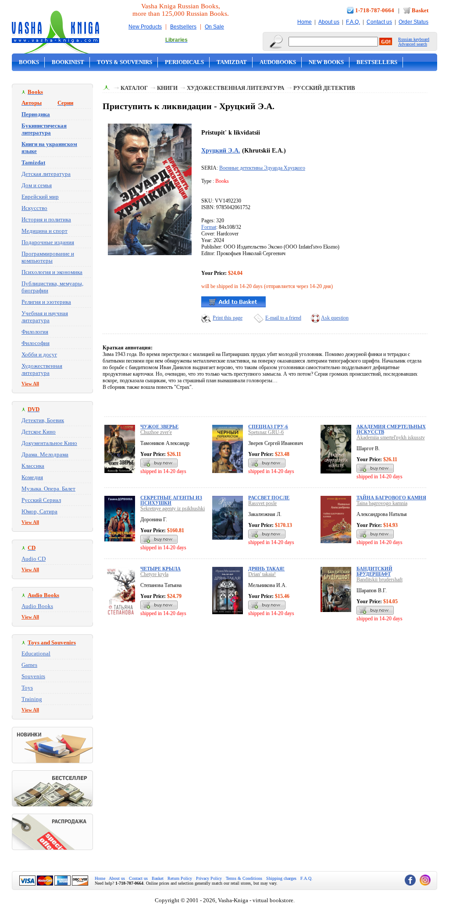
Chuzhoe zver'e (156, 432)
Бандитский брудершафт (374, 571)
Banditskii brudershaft (379, 579)
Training (31, 699)
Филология (34, 331)
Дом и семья (36, 185)
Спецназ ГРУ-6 (268, 426)
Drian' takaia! (262, 574)
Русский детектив (324, 88)
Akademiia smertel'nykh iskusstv (390, 437)
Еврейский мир (40, 196)
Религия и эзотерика (46, 302)
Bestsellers (183, 27)
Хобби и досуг (39, 354)
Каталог (134, 88)
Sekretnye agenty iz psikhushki (172, 508)
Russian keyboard (413, 39)
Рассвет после (268, 497)
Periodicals (184, 62)
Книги (167, 88)
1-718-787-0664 (374, 10)
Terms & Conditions (244, 878)
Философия (35, 343)
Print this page (227, 318)
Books (29, 62)
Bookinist (68, 62)
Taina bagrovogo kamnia (381, 503)
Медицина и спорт (44, 231)
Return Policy (179, 878)
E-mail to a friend (283, 318)
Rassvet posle (262, 503)
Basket (420, 10)
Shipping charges (281, 878)
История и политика (46, 219)
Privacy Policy (209, 878)
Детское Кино (38, 431)
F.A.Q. (353, 22)
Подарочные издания (47, 242)
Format (208, 227)
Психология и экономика (51, 272)
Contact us (379, 22)
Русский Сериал (41, 500)
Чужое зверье (159, 426)
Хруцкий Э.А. (220, 150)
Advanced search (412, 44)
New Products (145, 27)
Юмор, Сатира (39, 511)
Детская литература (46, 174)
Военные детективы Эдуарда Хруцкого (262, 168)
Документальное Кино (49, 443)
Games (29, 665)
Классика (32, 466)
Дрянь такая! (266, 568)
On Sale (214, 27)
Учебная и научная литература (44, 317)
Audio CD (33, 558)
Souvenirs (33, 676)
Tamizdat (232, 62)
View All (30, 383)
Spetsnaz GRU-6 (266, 432)
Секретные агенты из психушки (171, 500)
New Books (326, 62)
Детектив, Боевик (42, 420)
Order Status (413, 22)
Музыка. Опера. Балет (48, 488)
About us (328, 22)
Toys (27, 687)
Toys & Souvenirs (124, 62)
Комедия (32, 477)
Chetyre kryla (154, 574)
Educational (35, 653)
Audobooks (278, 62)
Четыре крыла (160, 568)
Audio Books (37, 606)
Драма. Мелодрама (44, 454)
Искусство (34, 208)
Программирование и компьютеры (47, 257)
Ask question (335, 318)
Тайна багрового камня (391, 497)
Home (304, 22)
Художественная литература (41, 369)
